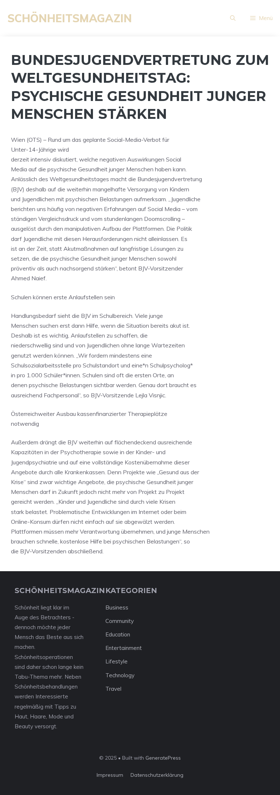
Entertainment (123, 647)
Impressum (110, 775)
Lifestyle (116, 661)
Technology (120, 675)
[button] (233, 18)
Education (117, 634)
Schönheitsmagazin (69, 18)
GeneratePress (163, 758)
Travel (113, 688)
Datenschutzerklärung (157, 775)
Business (116, 607)
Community (119, 620)
